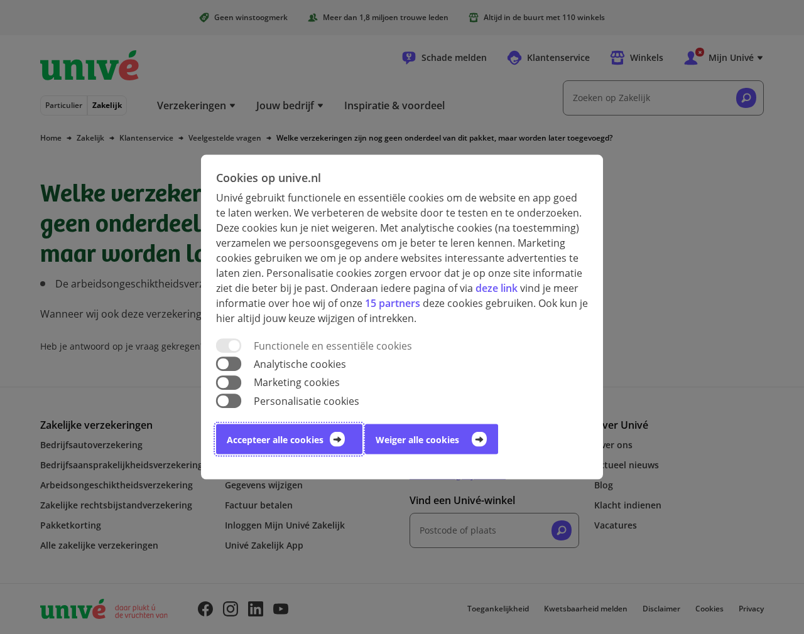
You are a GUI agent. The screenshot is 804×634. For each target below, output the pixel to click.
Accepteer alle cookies (275, 439)
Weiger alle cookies (417, 439)
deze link (496, 288)
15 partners (392, 303)
